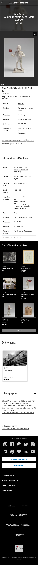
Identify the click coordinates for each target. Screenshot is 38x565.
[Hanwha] (19, 536)
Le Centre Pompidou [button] (8, 475)
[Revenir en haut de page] (33, 560)
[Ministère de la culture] (19, 548)
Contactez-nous (19, 465)
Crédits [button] (2, 84)
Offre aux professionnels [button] (9, 480)
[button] (19, 158)
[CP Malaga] (24, 516)
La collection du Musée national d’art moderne (15, 428)
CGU (18, 557)
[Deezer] (19, 452)
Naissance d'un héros (20, 197)
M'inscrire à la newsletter (19, 459)
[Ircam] (26, 506)
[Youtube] (32, 452)
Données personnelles (25, 557)
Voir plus (19, 330)
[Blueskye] (25, 445)
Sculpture (21, 104)
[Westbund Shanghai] (26, 526)
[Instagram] (5, 445)
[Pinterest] (12, 452)
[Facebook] (12, 445)
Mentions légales (6, 557)
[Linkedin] (5, 452)
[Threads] (19, 445)
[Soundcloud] (25, 452)
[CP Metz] (14, 516)
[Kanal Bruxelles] (13, 526)
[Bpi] (13, 506)
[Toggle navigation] (35, 2)
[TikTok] (32, 445)
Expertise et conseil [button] (8, 485)
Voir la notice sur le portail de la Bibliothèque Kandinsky (18, 412)
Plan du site (13, 557)
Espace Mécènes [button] (7, 490)
